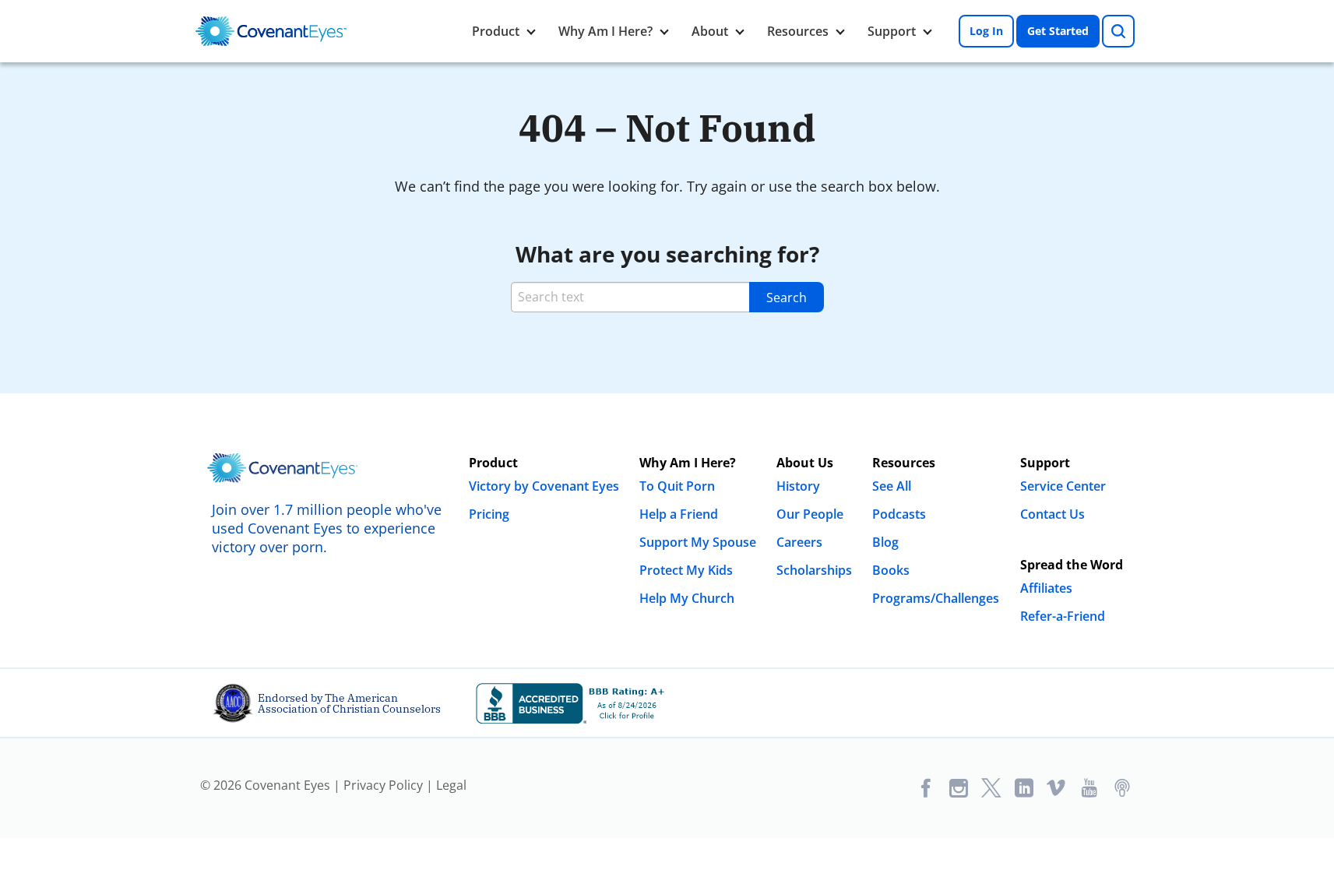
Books (891, 570)
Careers (799, 542)
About (710, 31)
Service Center (1063, 486)
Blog (885, 542)
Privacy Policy (383, 785)
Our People (809, 514)
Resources (798, 31)
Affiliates (1046, 588)
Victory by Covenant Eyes (544, 486)
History (798, 486)
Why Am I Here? (605, 31)
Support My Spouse (697, 542)
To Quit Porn (677, 486)
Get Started (1058, 30)
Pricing (489, 514)
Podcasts (899, 514)
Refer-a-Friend (1062, 616)
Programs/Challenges (935, 598)
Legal (451, 785)
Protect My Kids (686, 570)
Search (786, 297)
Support (892, 31)
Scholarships (814, 570)
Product (495, 31)
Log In (986, 30)
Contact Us (1052, 514)
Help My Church (686, 598)
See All (891, 486)
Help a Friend (678, 514)
